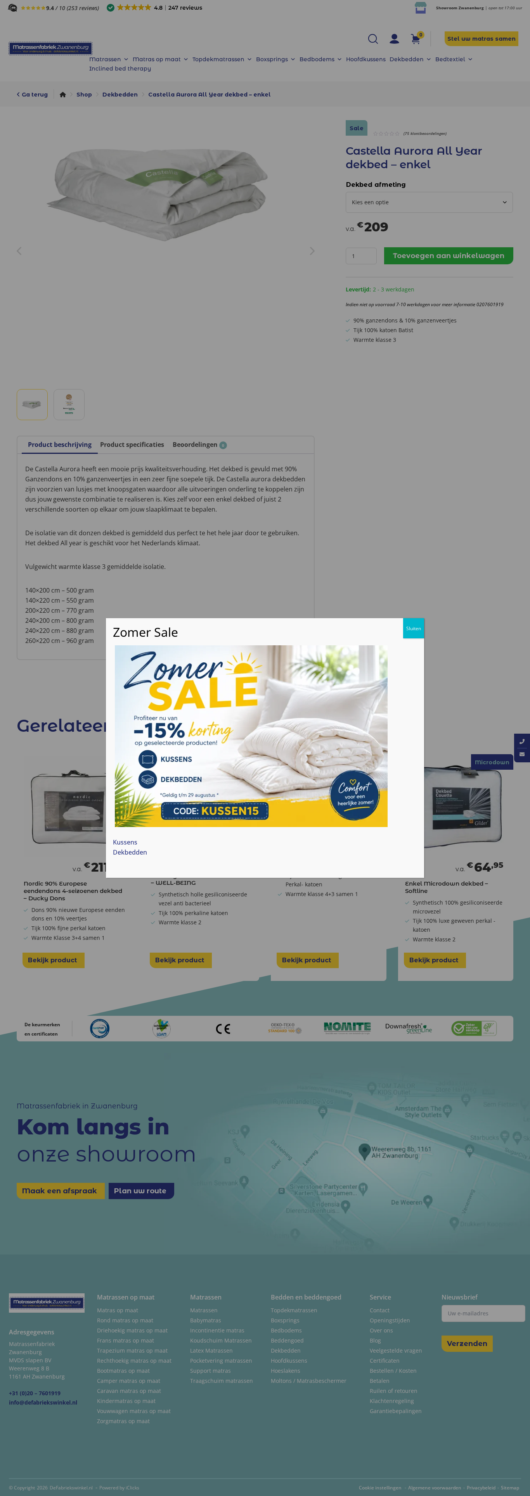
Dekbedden (130, 852)
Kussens (125, 842)
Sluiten (413, 628)
